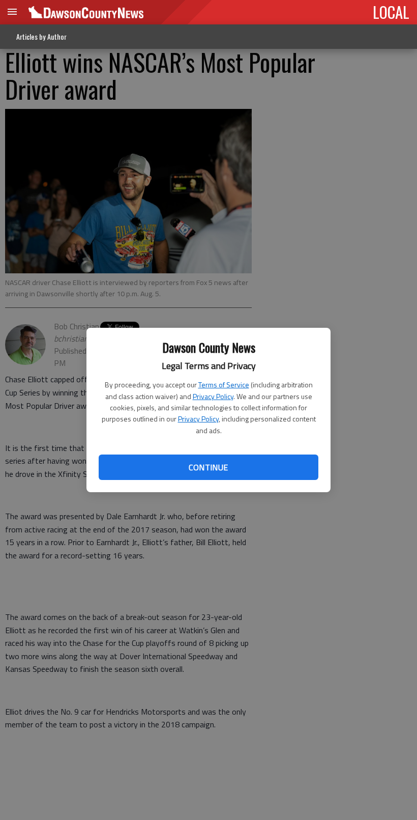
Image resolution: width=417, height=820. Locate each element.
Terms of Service (223, 384)
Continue (208, 467)
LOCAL (391, 11)
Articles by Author (41, 36)
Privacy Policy (213, 396)
